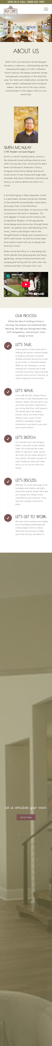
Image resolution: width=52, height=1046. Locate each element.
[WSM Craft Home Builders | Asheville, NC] (21, 10)
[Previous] (2, 28)
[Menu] (44, 9)
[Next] (50, 28)
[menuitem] (44, 9)
